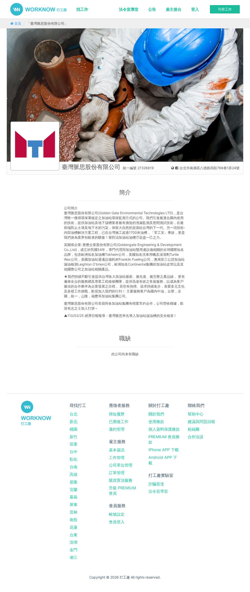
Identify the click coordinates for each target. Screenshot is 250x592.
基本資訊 (117, 449)
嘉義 (73, 496)
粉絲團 (193, 429)
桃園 (73, 429)
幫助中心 (195, 414)
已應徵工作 (118, 421)
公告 (152, 9)
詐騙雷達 (156, 483)
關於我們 (156, 414)
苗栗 (73, 444)
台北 (73, 414)
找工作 (82, 9)
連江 (73, 557)
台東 (73, 534)
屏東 (73, 504)
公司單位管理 (120, 465)
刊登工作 (225, 9)
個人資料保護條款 (164, 429)
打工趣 (38, 9)
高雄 (73, 474)
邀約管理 (117, 429)
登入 (195, 9)
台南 (73, 466)
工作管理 (117, 457)
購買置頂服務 (120, 480)
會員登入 (117, 521)
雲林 (73, 512)
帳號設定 (117, 514)
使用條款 (156, 421)
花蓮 (73, 527)
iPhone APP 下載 (163, 449)
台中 (73, 451)
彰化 (73, 459)
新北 (73, 421)
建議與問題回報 (201, 421)
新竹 (73, 436)
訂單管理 (117, 472)
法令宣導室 (128, 9)
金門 (73, 549)
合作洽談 (195, 436)
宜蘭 (73, 489)
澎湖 (73, 542)
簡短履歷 (117, 414)
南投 (73, 519)
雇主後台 (173, 9)
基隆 (73, 482)
